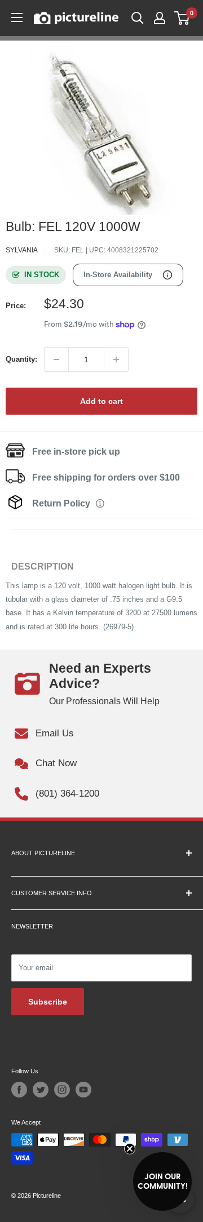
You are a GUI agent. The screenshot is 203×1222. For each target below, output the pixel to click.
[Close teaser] (129, 1148)
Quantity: (21, 359)
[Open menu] (17, 17)
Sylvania (22, 250)
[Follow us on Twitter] (40, 1089)
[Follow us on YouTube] (83, 1089)
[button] (162, 1181)
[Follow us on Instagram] (62, 1089)
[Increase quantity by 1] (116, 359)
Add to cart (101, 401)
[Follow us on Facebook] (19, 1089)
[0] (182, 18)
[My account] (159, 18)
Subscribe (47, 1001)
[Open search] (137, 18)
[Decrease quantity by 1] (56, 359)
